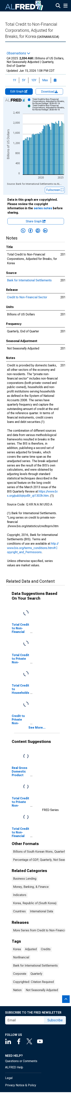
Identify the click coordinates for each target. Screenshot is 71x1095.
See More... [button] (37, 727)
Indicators (19, 895)
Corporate (19, 974)
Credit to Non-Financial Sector (27, 297)
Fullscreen (53, 190)
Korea (17, 949)
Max (45, 80)
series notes (43, 208)
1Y (14, 80)
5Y (23, 80)
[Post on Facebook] (30, 230)
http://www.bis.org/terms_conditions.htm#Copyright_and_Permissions (33, 548)
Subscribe (55, 1020)
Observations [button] (17, 53)
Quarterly (36, 974)
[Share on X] (23, 230)
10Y (33, 80)
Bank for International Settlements (29, 280)
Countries (19, 911)
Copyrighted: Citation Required (33, 982)
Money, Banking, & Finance (31, 887)
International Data (41, 911)
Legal (8, 1078)
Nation (17, 990)
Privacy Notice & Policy (20, 1085)
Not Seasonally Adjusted (42, 990)
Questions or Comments (21, 1061)
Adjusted (31, 949)
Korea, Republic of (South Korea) (34, 903)
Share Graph (34, 221)
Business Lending (24, 878)
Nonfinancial (21, 957)
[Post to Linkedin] (45, 230)
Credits (46, 949)
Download (48, 91)
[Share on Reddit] (38, 230)
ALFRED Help (14, 1067)
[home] (24, 5)
